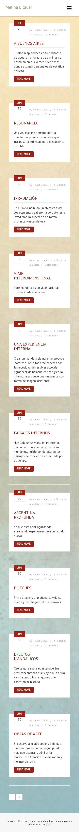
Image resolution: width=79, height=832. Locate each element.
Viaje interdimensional (32, 276)
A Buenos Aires (29, 43)
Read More (24, 79)
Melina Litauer (40, 29)
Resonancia (26, 123)
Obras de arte (28, 734)
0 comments (52, 34)
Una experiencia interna (30, 346)
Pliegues (22, 588)
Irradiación (26, 198)
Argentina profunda (24, 515)
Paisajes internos (32, 433)
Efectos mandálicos (26, 656)
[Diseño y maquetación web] (49, 824)
